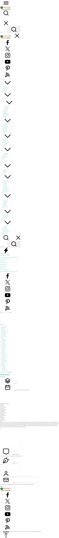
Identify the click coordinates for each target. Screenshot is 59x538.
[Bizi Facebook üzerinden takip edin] (8, 45)
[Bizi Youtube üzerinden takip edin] (8, 64)
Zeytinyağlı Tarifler (4, 371)
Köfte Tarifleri (3, 344)
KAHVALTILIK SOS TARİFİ (3, 262)
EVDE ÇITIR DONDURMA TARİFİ (4, 269)
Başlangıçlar (3, 329)
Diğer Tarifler (3, 335)
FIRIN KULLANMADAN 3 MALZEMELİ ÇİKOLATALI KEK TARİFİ (8, 271)
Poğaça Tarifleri (4, 353)
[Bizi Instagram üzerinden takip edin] (8, 58)
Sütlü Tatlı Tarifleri (4, 365)
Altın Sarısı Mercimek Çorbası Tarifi (5, 255)
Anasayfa (1, 372)
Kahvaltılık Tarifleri (4, 341)
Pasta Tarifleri (3, 350)
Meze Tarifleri (3, 349)
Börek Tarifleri (3, 331)
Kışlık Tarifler (3, 343)
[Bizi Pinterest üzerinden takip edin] (8, 304)
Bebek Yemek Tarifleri (5, 330)
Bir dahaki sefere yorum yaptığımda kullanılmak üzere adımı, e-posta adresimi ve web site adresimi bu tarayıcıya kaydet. (17, 484)
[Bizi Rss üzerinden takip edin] (8, 77)
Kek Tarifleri (3, 342)
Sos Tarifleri (3, 364)
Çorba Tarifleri (3, 334)
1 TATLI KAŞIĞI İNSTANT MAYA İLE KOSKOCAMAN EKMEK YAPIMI (9, 257)
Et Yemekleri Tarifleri (4, 336)
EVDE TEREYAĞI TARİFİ (3, 264)
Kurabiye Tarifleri (4, 345)
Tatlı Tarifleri (3, 366)
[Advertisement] (14, 18)
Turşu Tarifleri (3, 368)
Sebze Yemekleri (4, 360)
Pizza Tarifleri (3, 352)
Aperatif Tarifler (4, 327)
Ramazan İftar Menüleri (5, 356)
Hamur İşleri (3, 338)
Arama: (1, 312)
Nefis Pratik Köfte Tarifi (3, 260)
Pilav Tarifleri (3, 351)
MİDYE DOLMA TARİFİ (3, 266)
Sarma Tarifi (3, 359)
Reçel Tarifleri (3, 357)
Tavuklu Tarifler (4, 367)
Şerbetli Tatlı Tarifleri (4, 361)
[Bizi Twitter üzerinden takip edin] (8, 51)
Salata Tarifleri (3, 358)
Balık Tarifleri (3, 328)
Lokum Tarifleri (4, 346)
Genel (2, 337)
